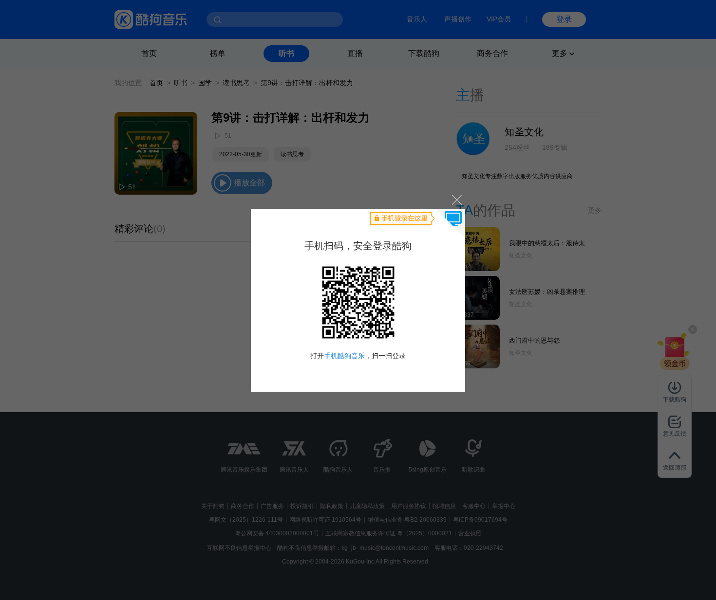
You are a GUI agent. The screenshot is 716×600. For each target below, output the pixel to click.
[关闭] (456, 200)
